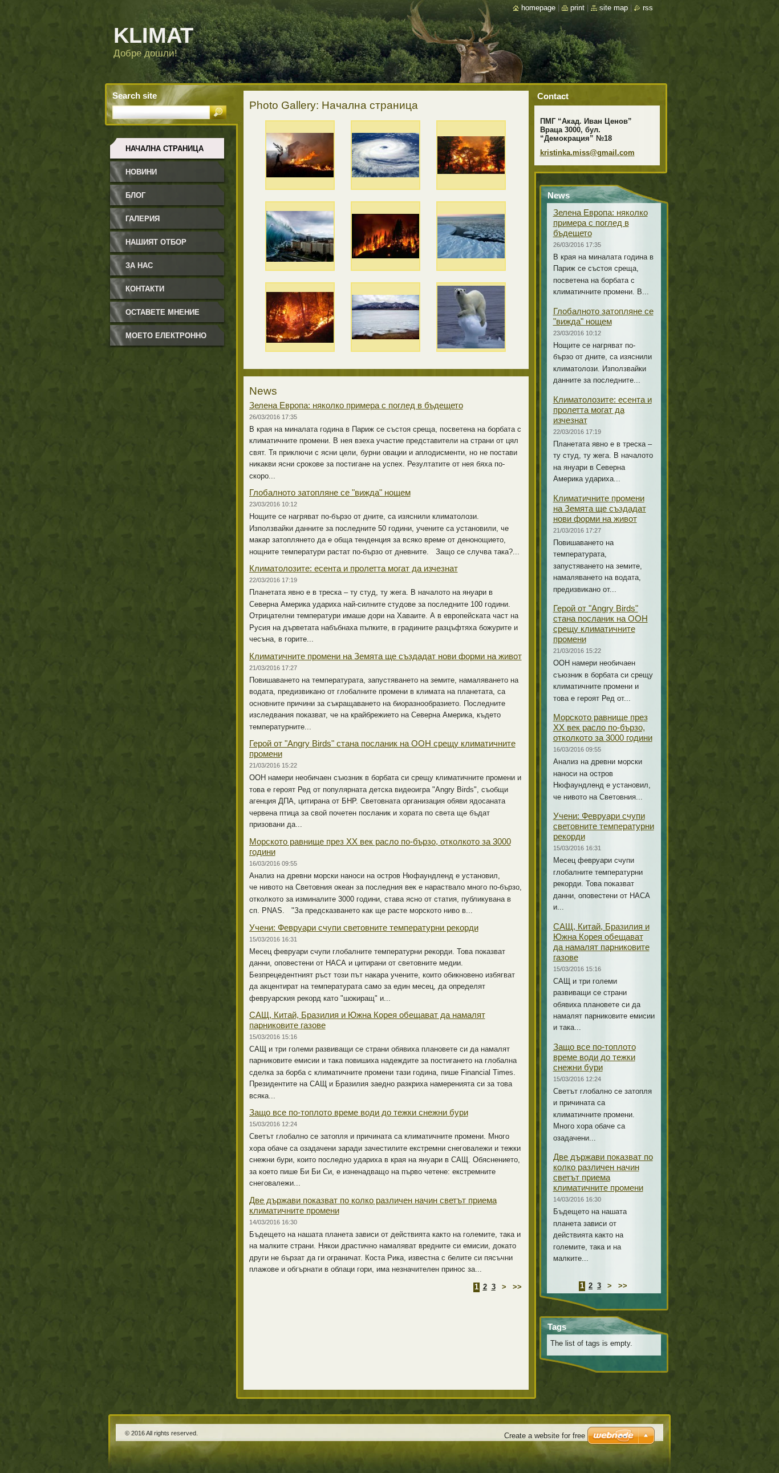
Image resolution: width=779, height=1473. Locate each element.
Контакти (144, 289)
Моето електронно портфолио (165, 339)
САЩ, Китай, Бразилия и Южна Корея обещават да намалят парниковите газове (601, 942)
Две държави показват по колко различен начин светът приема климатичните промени (603, 1172)
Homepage (538, 7)
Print (577, 7)
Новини (141, 172)
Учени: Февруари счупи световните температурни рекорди (363, 927)
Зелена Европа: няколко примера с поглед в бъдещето (356, 405)
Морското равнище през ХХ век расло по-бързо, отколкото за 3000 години (602, 727)
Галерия (142, 218)
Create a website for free (544, 1435)
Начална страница (164, 148)
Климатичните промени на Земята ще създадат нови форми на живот (385, 656)
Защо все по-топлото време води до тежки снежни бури (358, 1112)
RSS (648, 7)
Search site (134, 95)
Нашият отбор (155, 242)
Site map (613, 7)
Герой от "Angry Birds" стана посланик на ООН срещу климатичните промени (600, 623)
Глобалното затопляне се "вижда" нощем (330, 492)
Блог (135, 195)
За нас (139, 265)
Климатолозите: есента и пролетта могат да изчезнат (353, 568)
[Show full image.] (300, 158)
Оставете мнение (162, 312)
